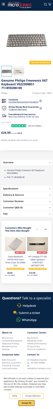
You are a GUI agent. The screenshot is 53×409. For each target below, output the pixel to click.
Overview (8, 162)
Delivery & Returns (13, 195)
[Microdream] (19, 5)
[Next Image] (49, 35)
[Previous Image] (3, 35)
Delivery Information (37, 343)
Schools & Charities (11, 365)
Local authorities (10, 368)
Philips (4, 93)
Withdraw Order (35, 340)
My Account (32, 338)
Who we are (7, 338)
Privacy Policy (33, 346)
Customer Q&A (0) (13, 207)
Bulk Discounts (9, 359)
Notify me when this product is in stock (19, 140)
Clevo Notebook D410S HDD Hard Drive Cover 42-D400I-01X (15, 261)
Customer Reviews (13, 201)
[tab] (26, 162)
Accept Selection (33, 395)
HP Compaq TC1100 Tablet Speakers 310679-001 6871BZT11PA (37, 261)
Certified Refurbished (12, 340)
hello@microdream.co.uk (39, 368)
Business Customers (11, 362)
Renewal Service (9, 346)
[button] (6, 71)
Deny (14, 395)
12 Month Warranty (18, 109)
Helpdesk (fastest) (38, 359)
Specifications (10, 188)
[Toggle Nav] (3, 4)
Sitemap (6, 349)
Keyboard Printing (10, 343)
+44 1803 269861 (37, 362)
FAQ (5, 213)
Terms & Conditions (36, 349)
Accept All (26, 403)
